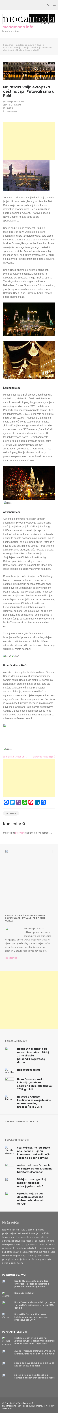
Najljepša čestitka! (29, 1070)
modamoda (11, 111)
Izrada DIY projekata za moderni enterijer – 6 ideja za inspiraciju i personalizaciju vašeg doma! (33, 1055)
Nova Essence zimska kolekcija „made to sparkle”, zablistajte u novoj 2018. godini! (34, 1084)
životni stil (19, 101)
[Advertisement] (29, 141)
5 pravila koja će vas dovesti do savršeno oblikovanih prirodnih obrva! (30, 1199)
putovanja (8, 101)
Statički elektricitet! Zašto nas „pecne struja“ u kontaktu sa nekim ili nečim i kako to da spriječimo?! (34, 1153)
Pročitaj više (11, 958)
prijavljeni (20, 833)
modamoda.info (17, 27)
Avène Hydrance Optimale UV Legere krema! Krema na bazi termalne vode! (34, 1168)
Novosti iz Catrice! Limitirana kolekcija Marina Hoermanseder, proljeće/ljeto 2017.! (34, 1102)
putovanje (11, 813)
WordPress (7, 1408)
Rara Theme (36, 1406)
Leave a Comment (12, 105)
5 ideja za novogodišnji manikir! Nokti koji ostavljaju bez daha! (31, 1183)
